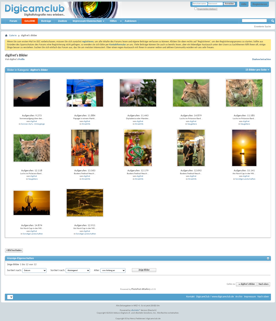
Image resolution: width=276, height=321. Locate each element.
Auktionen (130, 21)
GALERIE (29, 21)
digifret (33, 121)
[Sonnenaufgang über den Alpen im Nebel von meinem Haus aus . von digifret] (32, 93)
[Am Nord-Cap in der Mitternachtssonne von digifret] (244, 148)
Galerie (13, 35)
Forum (13, 21)
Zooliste (62, 21)
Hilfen (113, 21)
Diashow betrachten (261, 59)
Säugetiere (192, 124)
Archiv (238, 296)
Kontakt (190, 296)
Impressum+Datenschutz (87, 21)
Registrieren (260, 4)
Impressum (250, 296)
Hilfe (244, 4)
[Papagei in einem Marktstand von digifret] (85, 93)
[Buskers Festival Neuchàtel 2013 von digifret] (85, 148)
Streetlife (86, 124)
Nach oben (264, 284)
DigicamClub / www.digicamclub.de (215, 296)
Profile (21, 59)
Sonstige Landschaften (245, 179)
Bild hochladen (14, 250)
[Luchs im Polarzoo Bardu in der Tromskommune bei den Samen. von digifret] (191, 93)
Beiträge (46, 21)
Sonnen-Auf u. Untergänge (33, 124)
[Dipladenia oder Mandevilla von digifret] (138, 93)
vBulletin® (135, 310)
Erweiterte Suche (262, 26)
